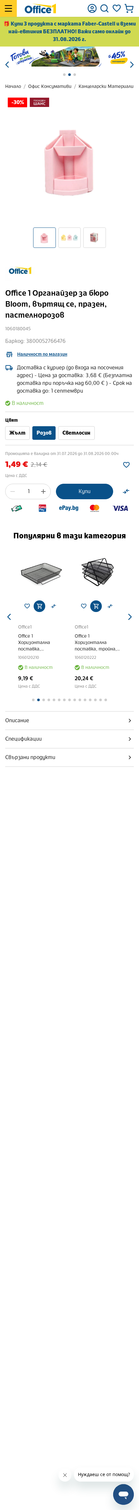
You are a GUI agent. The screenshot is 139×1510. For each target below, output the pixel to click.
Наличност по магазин (42, 354)
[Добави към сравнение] (126, 491)
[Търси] (104, 8)
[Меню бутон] (8, 8)
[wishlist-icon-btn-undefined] (27, 606)
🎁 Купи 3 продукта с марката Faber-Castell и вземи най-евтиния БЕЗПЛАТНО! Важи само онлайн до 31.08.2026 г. (69, 31)
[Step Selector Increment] (43, 491)
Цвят (11, 420)
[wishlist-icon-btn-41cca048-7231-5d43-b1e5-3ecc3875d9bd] (126, 465)
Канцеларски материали (106, 86)
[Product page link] (41, 572)
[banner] (69, 57)
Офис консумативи (49, 86)
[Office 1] (40, 8)
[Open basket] (129, 8)
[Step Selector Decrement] (12, 491)
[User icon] (92, 8)
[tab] (69, 720)
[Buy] (39, 606)
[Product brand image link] (20, 270)
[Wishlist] (117, 8)
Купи (85, 491)
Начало (13, 86)
